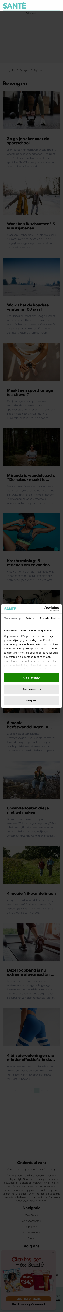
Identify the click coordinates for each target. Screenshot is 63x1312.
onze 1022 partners (24, 635)
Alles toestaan (31, 677)
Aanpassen (29, 689)
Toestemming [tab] (12, 618)
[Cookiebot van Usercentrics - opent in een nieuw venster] (44, 608)
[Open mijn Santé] (50, 5)
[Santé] (14, 5)
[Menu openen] (41, 5)
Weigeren (31, 700)
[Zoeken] (57, 5)
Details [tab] (30, 618)
